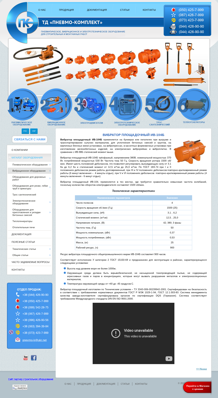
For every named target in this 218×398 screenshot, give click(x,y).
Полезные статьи (23, 242)
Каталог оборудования (27, 157)
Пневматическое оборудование (30, 164)
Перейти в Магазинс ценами (197, 387)
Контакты (18, 269)
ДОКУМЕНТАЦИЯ (97, 10)
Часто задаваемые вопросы (30, 262)
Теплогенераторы (22, 221)
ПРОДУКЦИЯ (66, 10)
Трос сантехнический (24, 194)
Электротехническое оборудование (23, 202)
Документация (21, 234)
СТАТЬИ (124, 10)
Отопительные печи (23, 227)
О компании (20, 150)
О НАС (42, 10)
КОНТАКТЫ (149, 10)
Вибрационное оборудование (29, 170)
